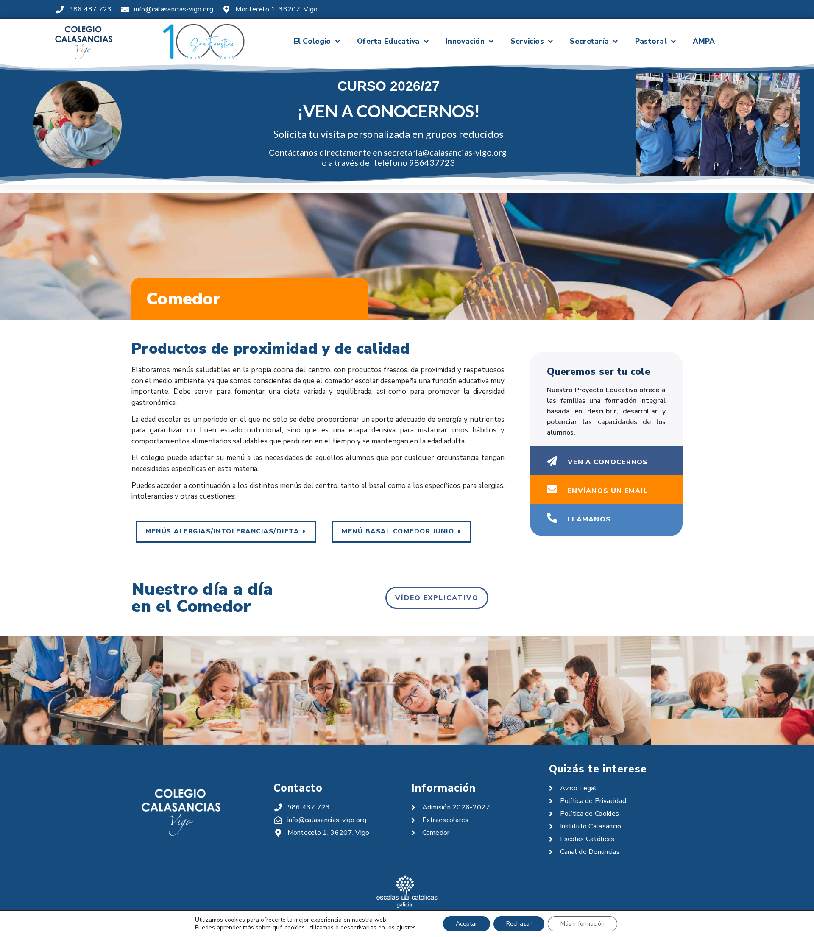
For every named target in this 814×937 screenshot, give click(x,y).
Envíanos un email (608, 491)
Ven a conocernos (608, 462)
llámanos (589, 519)
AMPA (704, 41)
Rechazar (519, 924)
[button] (226, 532)
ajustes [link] (406, 927)
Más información (582, 924)
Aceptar (466, 924)
